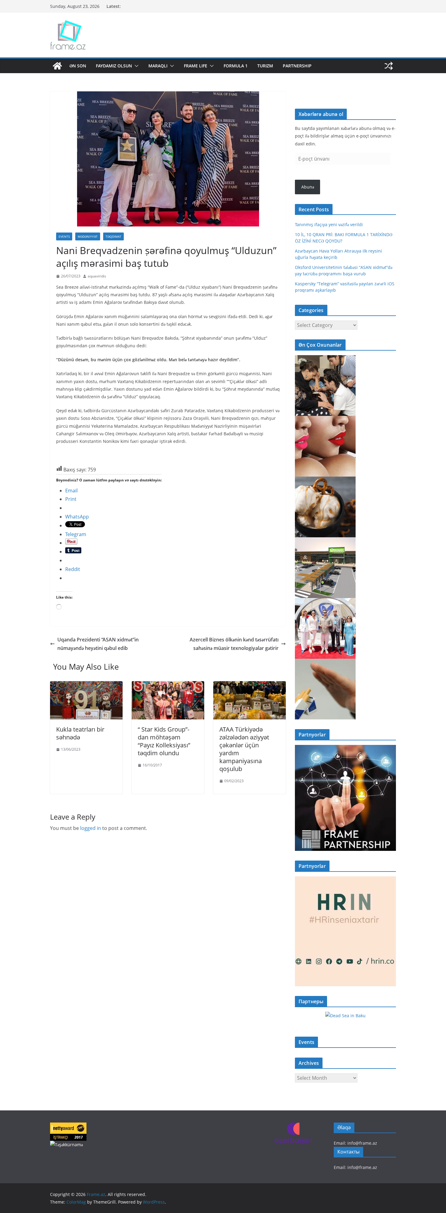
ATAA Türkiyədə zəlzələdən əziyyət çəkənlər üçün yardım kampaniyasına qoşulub (244, 749)
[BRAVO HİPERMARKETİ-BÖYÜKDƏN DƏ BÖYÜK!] (325, 541)
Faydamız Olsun (114, 66)
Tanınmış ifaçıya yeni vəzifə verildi (329, 224)
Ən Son (77, 66)
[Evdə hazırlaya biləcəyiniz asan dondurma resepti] (325, 480)
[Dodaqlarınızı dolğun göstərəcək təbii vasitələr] (325, 420)
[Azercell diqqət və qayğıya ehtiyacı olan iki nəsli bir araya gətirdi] (325, 359)
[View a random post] (388, 66)
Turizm (265, 66)
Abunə (307, 187)
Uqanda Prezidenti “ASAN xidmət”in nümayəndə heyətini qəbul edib (98, 644)
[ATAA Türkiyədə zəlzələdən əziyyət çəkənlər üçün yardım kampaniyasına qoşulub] (249, 685)
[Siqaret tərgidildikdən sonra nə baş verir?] (325, 662)
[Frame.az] (57, 66)
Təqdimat (113, 236)
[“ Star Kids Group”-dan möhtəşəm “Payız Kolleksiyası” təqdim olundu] (168, 685)
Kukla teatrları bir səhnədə (80, 733)
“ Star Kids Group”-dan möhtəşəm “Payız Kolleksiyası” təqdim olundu (164, 741)
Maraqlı (157, 66)
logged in (90, 828)
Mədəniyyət (88, 236)
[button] (135, 66)
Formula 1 (236, 66)
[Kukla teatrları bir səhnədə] (86, 685)
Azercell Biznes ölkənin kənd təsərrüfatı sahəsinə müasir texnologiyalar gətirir (234, 644)
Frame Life (195, 66)
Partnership (297, 66)
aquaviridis (97, 276)
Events (64, 236)
